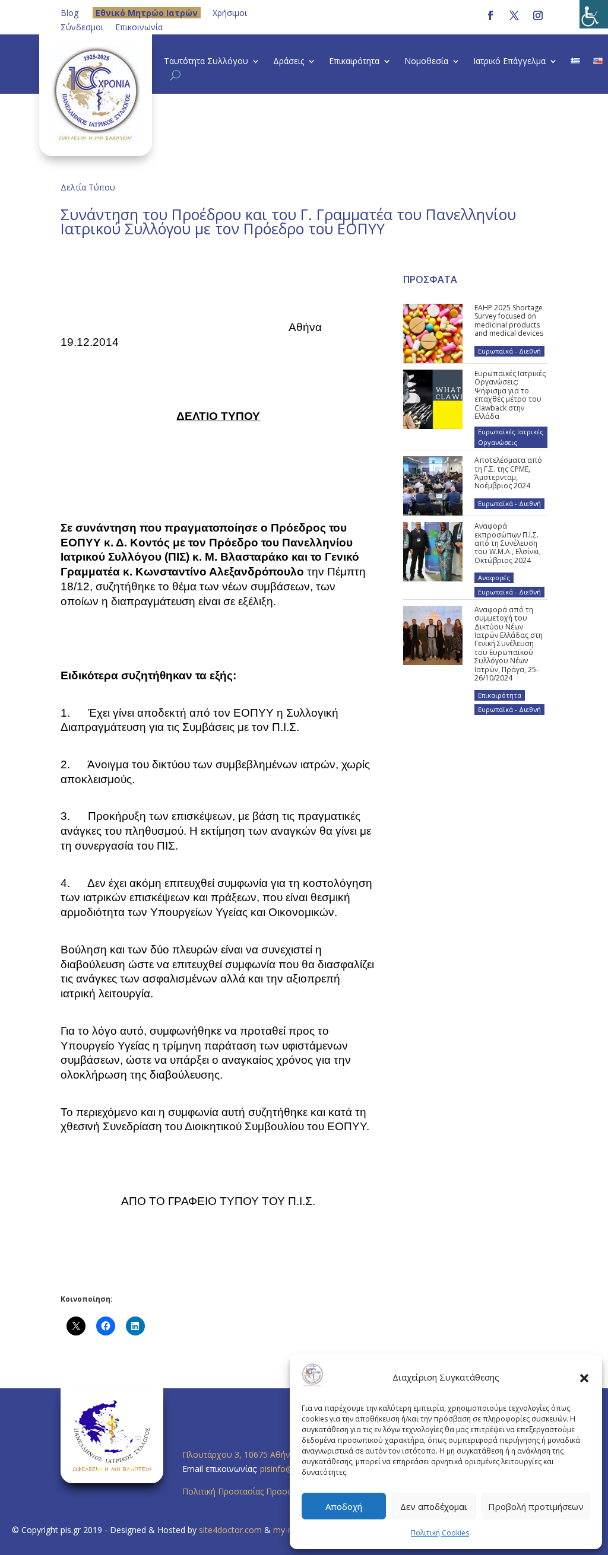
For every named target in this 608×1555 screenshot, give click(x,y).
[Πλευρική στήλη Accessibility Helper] (594, 14)
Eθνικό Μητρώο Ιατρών (147, 12)
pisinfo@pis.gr (288, 1468)
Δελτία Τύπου (88, 187)
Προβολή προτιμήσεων (536, 1506)
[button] (584, 1378)
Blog (69, 12)
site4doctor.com (230, 1529)
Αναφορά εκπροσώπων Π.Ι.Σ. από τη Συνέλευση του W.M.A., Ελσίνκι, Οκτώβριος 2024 (507, 543)
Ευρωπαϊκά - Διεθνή (509, 350)
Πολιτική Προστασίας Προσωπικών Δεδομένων (273, 1491)
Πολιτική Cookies (440, 1533)
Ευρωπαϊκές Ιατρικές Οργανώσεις (510, 437)
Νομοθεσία (426, 61)
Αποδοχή (343, 1506)
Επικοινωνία (139, 27)
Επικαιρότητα (354, 61)
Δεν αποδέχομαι (433, 1506)
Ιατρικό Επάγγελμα (509, 61)
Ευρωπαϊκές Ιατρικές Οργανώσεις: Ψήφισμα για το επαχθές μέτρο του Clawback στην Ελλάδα (510, 394)
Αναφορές (494, 577)
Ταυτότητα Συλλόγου (206, 61)
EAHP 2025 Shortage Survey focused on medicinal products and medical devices (508, 320)
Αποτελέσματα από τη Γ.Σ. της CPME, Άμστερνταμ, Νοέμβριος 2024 (508, 473)
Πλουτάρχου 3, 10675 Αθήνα (238, 1454)
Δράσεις (288, 61)
